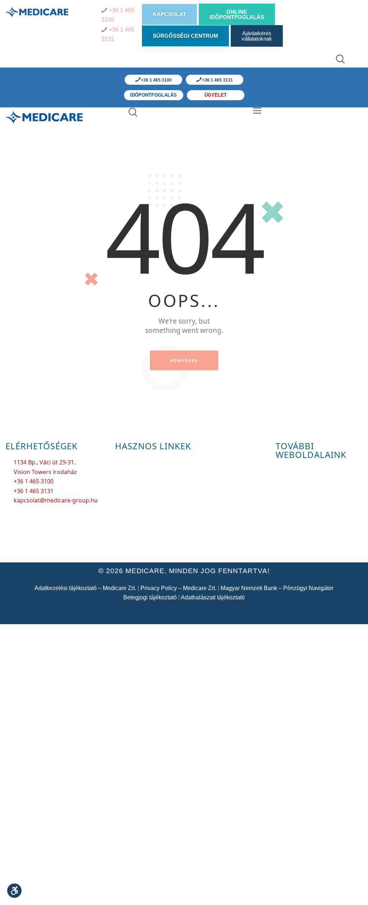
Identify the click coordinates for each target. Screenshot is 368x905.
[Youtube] (178, 615)
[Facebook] (167, 615)
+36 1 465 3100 (156, 80)
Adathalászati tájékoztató (213, 597)
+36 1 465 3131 (217, 80)
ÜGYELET (215, 95)
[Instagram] (200, 615)
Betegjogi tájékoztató (150, 597)
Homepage (184, 360)
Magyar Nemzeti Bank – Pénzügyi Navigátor (277, 588)
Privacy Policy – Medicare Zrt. (178, 588)
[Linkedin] (189, 615)
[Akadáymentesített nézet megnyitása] (14, 890)
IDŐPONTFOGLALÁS (153, 95)
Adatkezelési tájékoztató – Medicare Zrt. (85, 588)
